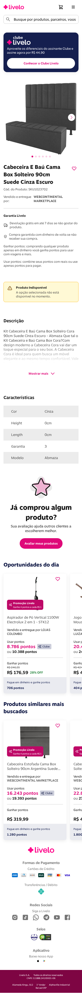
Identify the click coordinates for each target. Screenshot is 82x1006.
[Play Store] (44, 961)
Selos (41, 929)
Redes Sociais (41, 905)
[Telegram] (46, 918)
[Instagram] (14, 918)
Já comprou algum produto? (41, 512)
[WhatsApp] (35, 918)
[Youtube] (56, 918)
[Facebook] (67, 918)
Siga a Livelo (41, 911)
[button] (61, 7)
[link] (13, 7)
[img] (45, 937)
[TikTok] (25, 918)
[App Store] (38, 961)
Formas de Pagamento (41, 862)
